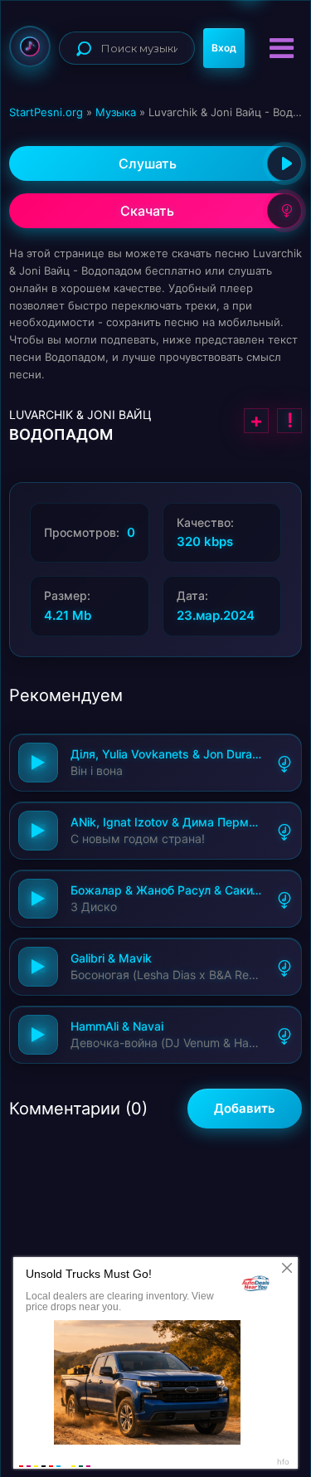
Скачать (147, 210)
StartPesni (30, 46)
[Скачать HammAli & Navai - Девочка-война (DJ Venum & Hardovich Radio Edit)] (284, 1034)
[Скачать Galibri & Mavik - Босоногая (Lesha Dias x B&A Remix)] (284, 966)
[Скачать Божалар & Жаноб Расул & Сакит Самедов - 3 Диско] (284, 898)
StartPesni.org (46, 112)
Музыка (115, 112)
